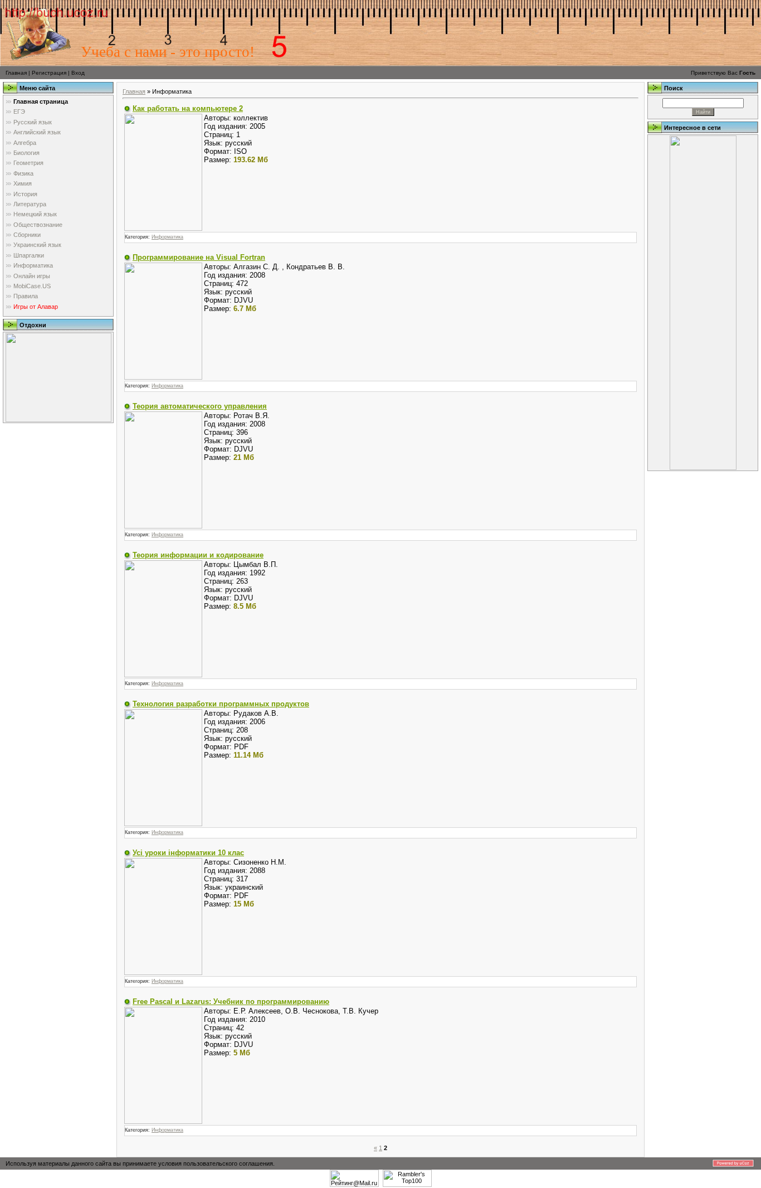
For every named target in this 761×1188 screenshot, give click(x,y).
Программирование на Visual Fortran (199, 257)
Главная (16, 73)
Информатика (167, 237)
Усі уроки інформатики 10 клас (188, 852)
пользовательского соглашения (228, 1163)
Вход (78, 73)
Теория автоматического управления (200, 406)
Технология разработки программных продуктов (221, 704)
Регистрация (49, 73)
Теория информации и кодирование (198, 555)
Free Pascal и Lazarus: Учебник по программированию (231, 1001)
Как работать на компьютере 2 (188, 108)
